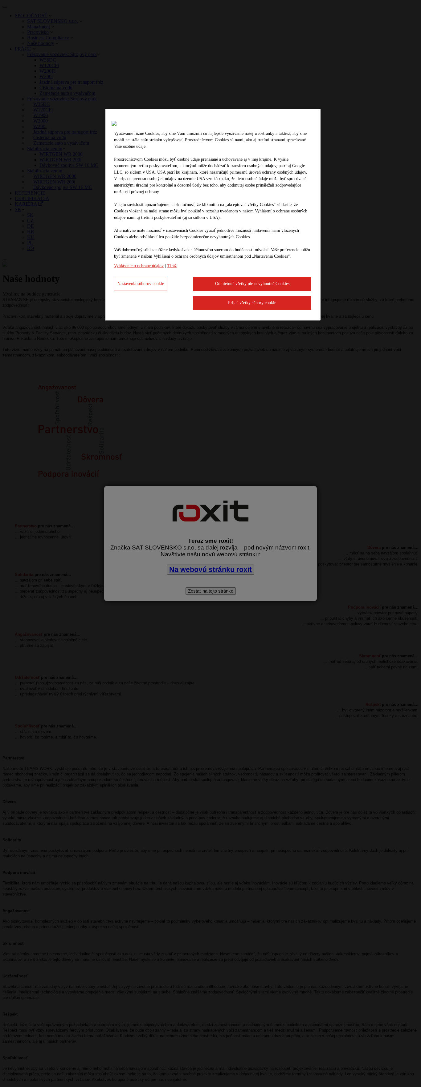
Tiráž (172, 266)
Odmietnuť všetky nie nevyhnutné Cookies (252, 283)
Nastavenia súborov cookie (140, 283)
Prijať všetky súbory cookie (252, 302)
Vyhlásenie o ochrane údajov (139, 266)
